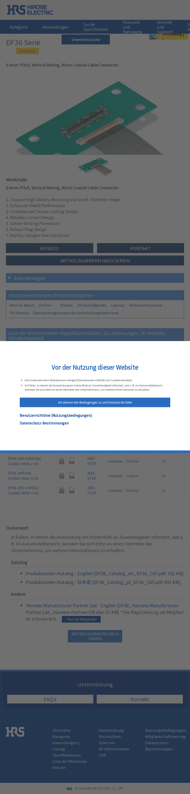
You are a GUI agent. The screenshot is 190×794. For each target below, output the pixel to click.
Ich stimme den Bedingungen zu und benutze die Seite (95, 402)
